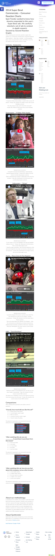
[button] (2, 9)
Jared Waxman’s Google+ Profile (13, 523)
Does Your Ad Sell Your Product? (49, 42)
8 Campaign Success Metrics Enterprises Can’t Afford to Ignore (41, 66)
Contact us (14, 520)
